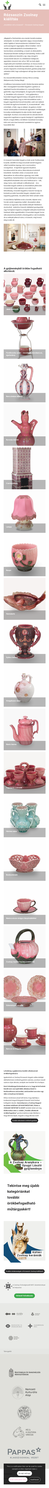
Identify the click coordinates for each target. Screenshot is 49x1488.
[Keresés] (39, 4)
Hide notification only (18, 1480)
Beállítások (35, 1480)
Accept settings (24, 1473)
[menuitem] (39, 4)
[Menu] (44, 5)
